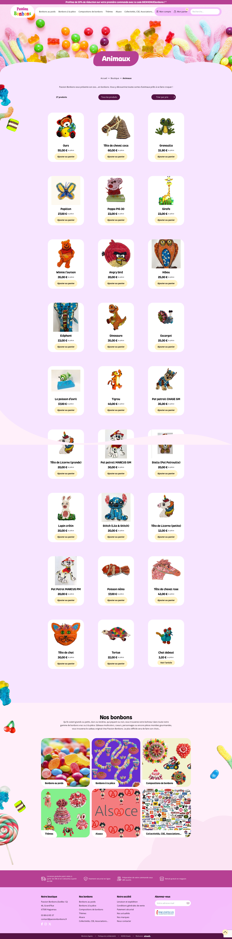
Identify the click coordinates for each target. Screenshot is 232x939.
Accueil (104, 78)
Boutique (115, 78)
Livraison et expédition (127, 901)
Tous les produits (109, 97)
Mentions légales (87, 936)
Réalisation (139, 936)
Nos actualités (123, 913)
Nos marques (123, 917)
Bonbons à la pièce (67, 11)
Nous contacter (124, 921)
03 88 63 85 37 (47, 915)
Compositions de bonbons (91, 11)
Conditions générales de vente (131, 905)
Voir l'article (166, 662)
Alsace (119, 11)
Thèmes (109, 11)
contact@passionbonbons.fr (54, 919)
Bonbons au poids (47, 11)
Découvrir (65, 769)
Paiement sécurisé (125, 909)
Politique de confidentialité (107, 936)
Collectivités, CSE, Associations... (139, 11)
